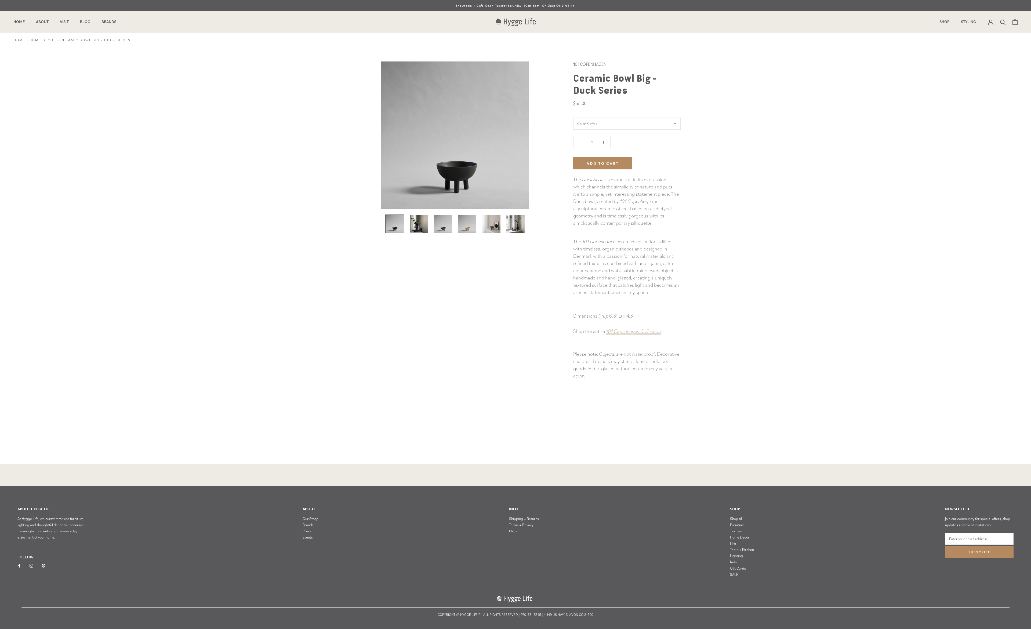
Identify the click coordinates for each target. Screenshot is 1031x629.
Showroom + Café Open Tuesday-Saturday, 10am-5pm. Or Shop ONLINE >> (515, 5)
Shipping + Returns (524, 518)
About (42, 21)
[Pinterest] (43, 565)
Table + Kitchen (742, 549)
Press (307, 531)
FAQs (513, 531)
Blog (85, 21)
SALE (734, 574)
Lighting (736, 555)
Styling (968, 21)
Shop (944, 21)
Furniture (737, 524)
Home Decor (43, 40)
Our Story (310, 518)
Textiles (736, 531)
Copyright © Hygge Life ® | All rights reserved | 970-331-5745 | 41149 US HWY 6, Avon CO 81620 (515, 614)
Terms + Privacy (521, 524)
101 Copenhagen (590, 64)
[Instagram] (31, 565)
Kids (733, 561)
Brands (108, 21)
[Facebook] (19, 565)
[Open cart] (1015, 22)
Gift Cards (738, 568)
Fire (733, 543)
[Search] (1003, 22)
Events (308, 537)
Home (19, 21)
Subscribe (979, 552)
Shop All (736, 518)
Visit (64, 21)
